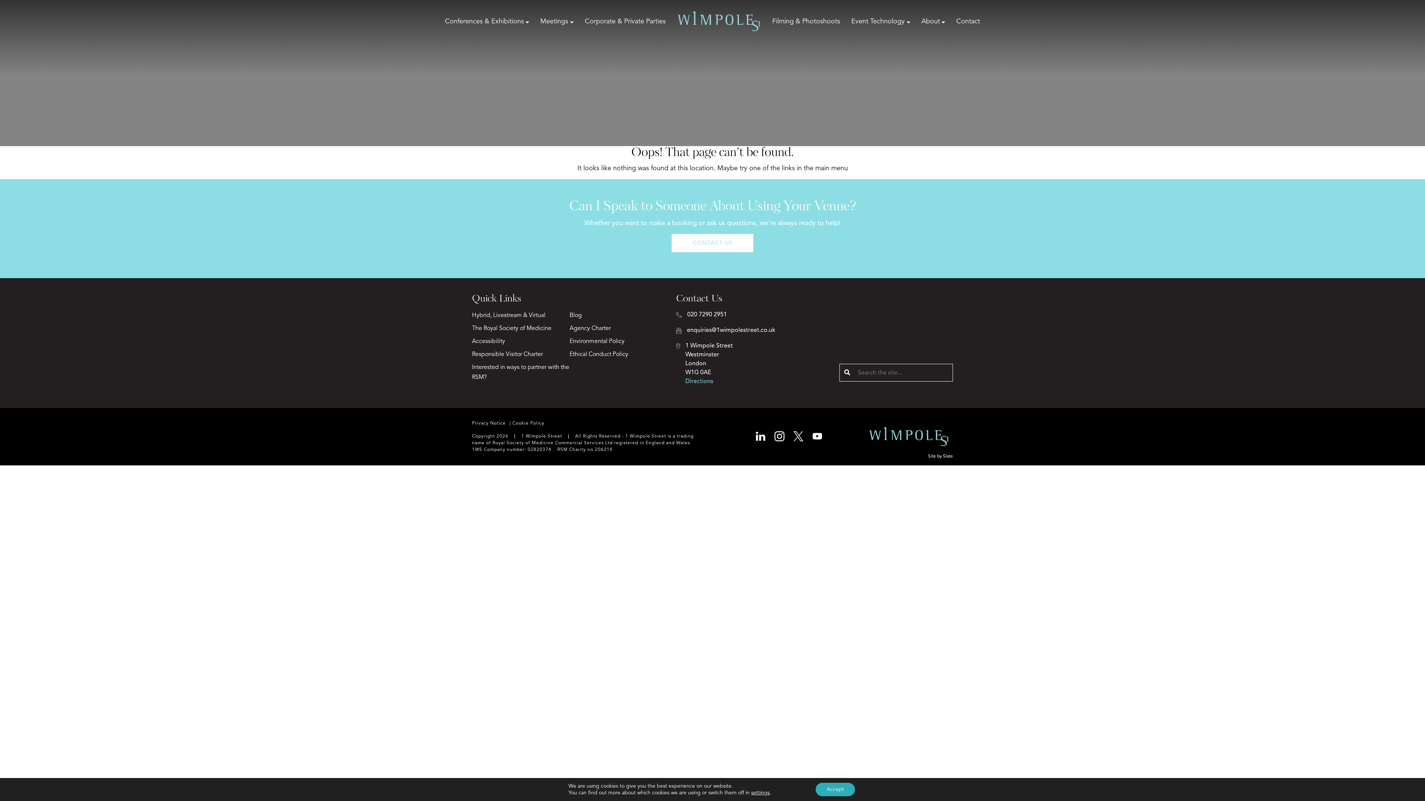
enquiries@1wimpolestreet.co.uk (731, 330)
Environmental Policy (597, 341)
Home (719, 21)
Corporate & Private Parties (625, 21)
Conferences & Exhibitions (484, 21)
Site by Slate (940, 456)
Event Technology (878, 21)
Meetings (554, 21)
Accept (835, 789)
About (930, 21)
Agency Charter (590, 328)
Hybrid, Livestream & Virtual (509, 315)
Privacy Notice (489, 423)
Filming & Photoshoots (806, 21)
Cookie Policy (528, 423)
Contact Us (712, 243)
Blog (576, 315)
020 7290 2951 (707, 314)
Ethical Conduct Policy (599, 354)
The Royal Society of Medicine (511, 328)
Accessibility (488, 341)
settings (760, 793)
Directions (699, 381)
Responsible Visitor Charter (507, 354)
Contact (968, 21)
